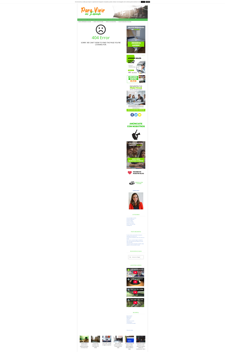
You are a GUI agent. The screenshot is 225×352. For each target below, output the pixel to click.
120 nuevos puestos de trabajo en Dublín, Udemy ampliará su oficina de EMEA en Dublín (129, 346)
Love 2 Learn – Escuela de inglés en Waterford (135, 240)
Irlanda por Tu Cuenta (130, 320)
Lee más (147, 1)
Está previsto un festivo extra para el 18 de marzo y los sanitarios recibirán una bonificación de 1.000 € (140, 346)
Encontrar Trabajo (91, 19)
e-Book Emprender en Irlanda (84, 21)
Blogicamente (129, 317)
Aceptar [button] (143, 1)
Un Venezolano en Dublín (131, 323)
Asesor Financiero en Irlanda (124, 21)
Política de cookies (130, 330)
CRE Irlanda (128, 318)
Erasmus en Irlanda (130, 221)
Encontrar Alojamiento (82, 19)
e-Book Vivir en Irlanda (98, 21)
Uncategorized (129, 225)
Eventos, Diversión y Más (114, 19)
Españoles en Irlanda (125, 19)
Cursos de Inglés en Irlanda (102, 19)
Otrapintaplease (129, 322)
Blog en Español (129, 315)
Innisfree (128, 319)
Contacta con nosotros (111, 21)
